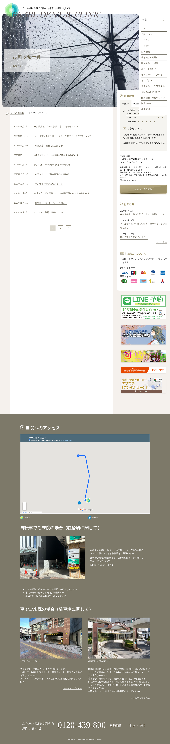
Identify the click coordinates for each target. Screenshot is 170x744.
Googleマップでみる (72, 688)
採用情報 (145, 109)
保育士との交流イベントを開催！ (51, 203)
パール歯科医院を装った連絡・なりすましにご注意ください (63, 136)
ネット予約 (137, 725)
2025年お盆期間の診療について (49, 212)
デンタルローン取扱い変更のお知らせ (52, 165)
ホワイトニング (148, 69)
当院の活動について (150, 92)
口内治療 (145, 52)
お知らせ (145, 40)
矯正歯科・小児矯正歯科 (153, 86)
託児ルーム (146, 103)
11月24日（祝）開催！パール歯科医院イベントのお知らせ (61, 193)
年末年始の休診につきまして (49, 184)
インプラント (147, 80)
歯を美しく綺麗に (149, 57)
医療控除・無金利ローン (153, 98)
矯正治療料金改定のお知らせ (49, 145)
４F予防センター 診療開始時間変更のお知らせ (56, 155)
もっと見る (161, 242)
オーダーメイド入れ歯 (152, 75)
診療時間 (116, 725)
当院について (147, 34)
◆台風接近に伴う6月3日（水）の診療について (56, 126)
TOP (143, 29)
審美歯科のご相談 (149, 63)
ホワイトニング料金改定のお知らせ (52, 174)
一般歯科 (145, 46)
